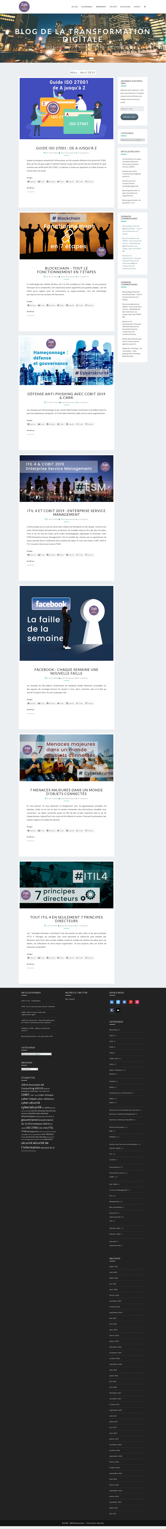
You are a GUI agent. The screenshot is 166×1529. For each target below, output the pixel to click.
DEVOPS (112, 1081)
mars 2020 (113, 1289)
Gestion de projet (38, 1111)
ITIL (51, 1127)
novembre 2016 (115, 1445)
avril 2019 (113, 1324)
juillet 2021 (113, 1266)
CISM (44, 1091)
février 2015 (114, 1485)
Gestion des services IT (44, 1116)
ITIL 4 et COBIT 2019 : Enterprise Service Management (66, 512)
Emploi (112, 1087)
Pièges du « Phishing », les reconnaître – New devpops (132, 351)
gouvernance (29, 1120)
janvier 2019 (114, 1341)
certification (33, 1091)
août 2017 (113, 1416)
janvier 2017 (114, 1439)
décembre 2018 (115, 1347)
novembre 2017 (115, 1399)
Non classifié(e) (115, 1207)
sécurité (26, 1143)
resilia (45, 1139)
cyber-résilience (45, 1098)
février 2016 (114, 1462)
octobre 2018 (114, 1358)
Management (101, 7)
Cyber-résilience (115, 1070)
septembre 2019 (115, 1312)
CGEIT (111, 1036)
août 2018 (113, 1370)
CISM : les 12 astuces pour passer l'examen (38, 1006)
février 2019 (114, 1335)
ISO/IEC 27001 (114, 1228)
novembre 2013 (115, 1502)
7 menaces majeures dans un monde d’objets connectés (66, 792)
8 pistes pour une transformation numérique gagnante (130, 183)
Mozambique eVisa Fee (131, 226)
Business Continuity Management (122, 1114)
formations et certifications (120, 1093)
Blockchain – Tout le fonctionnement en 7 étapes (66, 270)
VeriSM (112, 1160)
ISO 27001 (32, 1127)
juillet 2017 (113, 1422)
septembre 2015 (115, 1473)
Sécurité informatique (28, 1151)
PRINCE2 (50, 1134)
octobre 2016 (114, 1450)
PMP (43, 1134)
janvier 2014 (114, 1496)
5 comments (83, 277)
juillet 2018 (113, 1376)
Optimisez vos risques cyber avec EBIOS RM (131, 248)
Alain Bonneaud (68, 153)
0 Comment (83, 402)
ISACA (46, 1123)
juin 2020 (112, 1284)
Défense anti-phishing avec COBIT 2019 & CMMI (66, 396)
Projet (23, 1137)
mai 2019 (112, 1318)
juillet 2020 (113, 1278)
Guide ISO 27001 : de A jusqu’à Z (66, 148)
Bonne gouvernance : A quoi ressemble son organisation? (131, 193)
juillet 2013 (113, 1508)
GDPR (47, 1108)
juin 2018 (112, 1381)
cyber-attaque (46, 1095)
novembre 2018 (115, 1353)
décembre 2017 (115, 1393)
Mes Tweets (70, 999)
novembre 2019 (115, 1301)
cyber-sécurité (30, 1103)
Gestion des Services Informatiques (123, 1144)
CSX (110, 1221)
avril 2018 (113, 1387)
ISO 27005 (113, 1184)
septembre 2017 (115, 1410)
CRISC (111, 1064)
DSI (43, 1108)
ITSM (24, 1131)
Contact (137, 7)
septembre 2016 (115, 1456)
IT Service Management (118, 1190)
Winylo (125, 339)
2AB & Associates (30, 1084)
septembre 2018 (115, 1364)
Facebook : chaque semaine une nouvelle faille (66, 671)
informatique (35, 1123)
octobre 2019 (114, 1307)
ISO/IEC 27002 (114, 1234)
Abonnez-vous (129, 117)
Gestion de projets (116, 1127)
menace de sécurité (45, 1131)
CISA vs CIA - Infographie (31, 1001)
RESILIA (112, 1074)
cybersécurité (31, 1107)
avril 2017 (113, 1427)
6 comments (83, 153)
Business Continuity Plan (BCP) (121, 1120)
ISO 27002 (43, 1128)
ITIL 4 (111, 1196)
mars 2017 (113, 1433)
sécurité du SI (48, 1147)
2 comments (83, 926)
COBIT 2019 (34, 1095)
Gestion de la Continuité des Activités (124, 1110)
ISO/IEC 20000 (114, 1148)
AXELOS (39, 1088)
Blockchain (125, 7)
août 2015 (113, 1479)
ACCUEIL (75, 7)
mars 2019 (113, 1330)
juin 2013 (112, 1514)
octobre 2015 (114, 1468)
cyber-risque (29, 1098)
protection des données (36, 1137)
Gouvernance (86, 7)
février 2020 (114, 1295)
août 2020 (113, 1272)
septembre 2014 (115, 1491)
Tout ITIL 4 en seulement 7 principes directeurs (66, 919)
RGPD (50, 1139)
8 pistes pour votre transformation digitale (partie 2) (131, 173)
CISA (40, 1091)
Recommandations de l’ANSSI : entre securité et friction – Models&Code (132, 241)
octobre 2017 (114, 1404)
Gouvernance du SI (116, 1173)
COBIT (48, 1091)
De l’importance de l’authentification (129, 266)
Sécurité (113, 7)
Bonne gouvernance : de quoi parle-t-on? (37, 1036)
